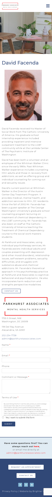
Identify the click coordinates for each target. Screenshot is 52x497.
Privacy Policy (10, 491)
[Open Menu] (48, 6)
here (36, 446)
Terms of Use (10, 397)
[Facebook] (20, 485)
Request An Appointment (26, 467)
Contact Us (11, 291)
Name (6, 345)
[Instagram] (26, 485)
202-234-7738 (9, 335)
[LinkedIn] (32, 485)
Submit (8, 424)
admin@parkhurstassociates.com (21, 338)
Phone (5, 366)
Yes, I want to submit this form (20, 417)
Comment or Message (15, 377)
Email (6, 355)
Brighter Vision (41, 491)
